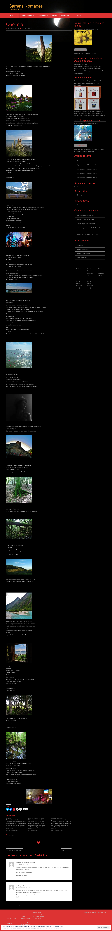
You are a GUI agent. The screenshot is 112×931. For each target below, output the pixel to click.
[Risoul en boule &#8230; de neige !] (39, 824)
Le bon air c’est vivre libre (92, 234)
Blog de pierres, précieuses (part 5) (87, 173)
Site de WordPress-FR (83, 257)
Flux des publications (83, 249)
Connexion (80, 245)
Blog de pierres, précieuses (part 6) (87, 169)
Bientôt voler (66, 850)
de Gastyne (80, 220)
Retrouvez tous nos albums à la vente (85, 53)
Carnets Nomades (26, 6)
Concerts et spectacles (27, 15)
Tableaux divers (26, 924)
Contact (78, 15)
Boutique (54, 15)
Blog (17, 15)
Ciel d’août (92, 224)
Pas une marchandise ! (15, 850)
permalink (11, 835)
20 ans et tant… (81, 161)
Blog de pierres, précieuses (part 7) (87, 165)
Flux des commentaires (83, 253)
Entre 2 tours (38, 918)
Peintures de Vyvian (67, 15)
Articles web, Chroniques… (41, 915)
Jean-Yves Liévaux (27, 28)
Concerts (23, 916)
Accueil (11, 15)
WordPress (103, 912)
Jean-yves (80, 215)
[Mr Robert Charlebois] (62, 824)
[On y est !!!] (17, 824)
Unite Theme (91, 912)
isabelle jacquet (81, 224)
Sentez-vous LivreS (25, 918)
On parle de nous (43, 15)
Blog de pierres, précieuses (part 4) (87, 177)
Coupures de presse (39, 916)
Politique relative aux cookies (55, 928)
